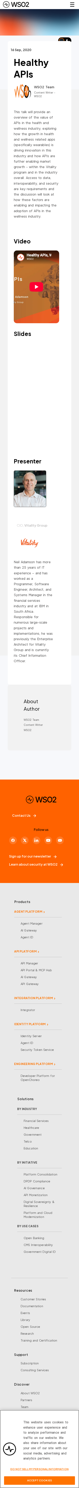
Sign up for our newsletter (30, 856)
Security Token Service (37, 1049)
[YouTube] (48, 840)
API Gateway (30, 984)
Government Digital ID (40, 1251)
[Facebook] (13, 840)
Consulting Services (35, 1370)
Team (25, 1407)
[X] (25, 840)
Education (31, 1148)
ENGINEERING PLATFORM (33, 1064)
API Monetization (36, 1195)
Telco (28, 1141)
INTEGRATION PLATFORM (33, 998)
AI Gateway (29, 930)
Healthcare (31, 1127)
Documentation (32, 1306)
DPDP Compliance (37, 1181)
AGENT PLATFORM (28, 911)
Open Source (30, 1326)
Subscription (30, 1363)
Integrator (28, 1010)
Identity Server (31, 1036)
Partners (26, 1400)
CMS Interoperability (38, 1245)
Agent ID (27, 937)
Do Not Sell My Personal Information (39, 1469)
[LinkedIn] (36, 840)
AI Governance (34, 1188)
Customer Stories (33, 1299)
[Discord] (60, 840)
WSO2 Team (44, 87)
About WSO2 (30, 1393)
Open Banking (34, 1238)
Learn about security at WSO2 (33, 864)
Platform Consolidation (40, 1174)
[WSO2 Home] (16, 4)
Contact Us (21, 815)
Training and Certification (39, 1340)
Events (25, 1313)
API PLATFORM (25, 951)
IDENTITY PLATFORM (30, 1024)
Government (33, 1134)
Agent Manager (32, 923)
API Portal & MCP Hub (36, 970)
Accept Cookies (39, 1480)
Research (27, 1333)
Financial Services (36, 1121)
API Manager (29, 963)
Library (25, 1320)
